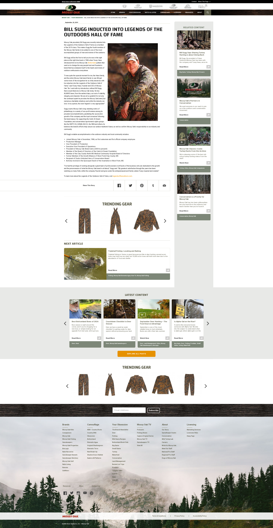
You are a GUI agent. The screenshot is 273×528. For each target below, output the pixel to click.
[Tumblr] (153, 185)
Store (81, 486)
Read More (112, 270)
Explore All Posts (136, 354)
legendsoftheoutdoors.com (122, 176)
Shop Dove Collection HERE (71, 1)
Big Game (182, 72)
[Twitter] (130, 185)
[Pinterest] (141, 185)
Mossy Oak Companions (197, 168)
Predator (193, 343)
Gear (77, 343)
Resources (67, 486)
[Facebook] (119, 185)
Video (186, 168)
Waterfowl (187, 345)
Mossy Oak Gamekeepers (118, 343)
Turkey (188, 72)
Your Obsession (77, 17)
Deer (73, 343)
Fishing (110, 275)
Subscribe (153, 410)
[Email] (164, 185)
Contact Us (96, 486)
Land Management (150, 343)
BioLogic (156, 345)
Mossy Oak (66, 17)
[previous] (67, 221)
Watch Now (183, 163)
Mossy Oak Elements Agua (122, 275)
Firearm (201, 72)
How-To (133, 275)
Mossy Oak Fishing (143, 275)
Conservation (183, 120)
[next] (163, 221)
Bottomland (92, 63)
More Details (84, 223)
